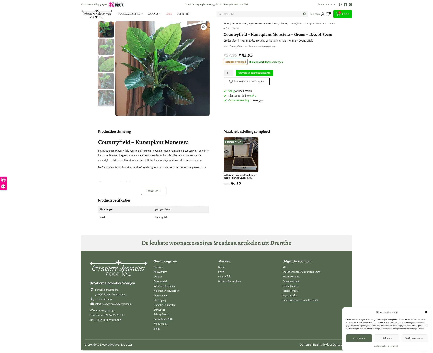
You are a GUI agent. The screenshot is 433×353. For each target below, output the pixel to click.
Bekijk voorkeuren (414, 338)
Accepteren (359, 338)
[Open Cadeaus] (160, 14)
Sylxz (221, 272)
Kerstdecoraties (290, 290)
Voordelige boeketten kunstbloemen (301, 272)
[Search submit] (304, 14)
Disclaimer (159, 309)
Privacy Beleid (392, 346)
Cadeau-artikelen (291, 281)
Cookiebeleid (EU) (163, 319)
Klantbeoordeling (94, 4)
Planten (283, 23)
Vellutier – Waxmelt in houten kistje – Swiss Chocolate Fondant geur (240, 177)
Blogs (157, 328)
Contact (158, 276)
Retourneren (160, 295)
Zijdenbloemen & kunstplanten (263, 23)
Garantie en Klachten (165, 305)
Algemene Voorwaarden (166, 290)
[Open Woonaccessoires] (142, 14)
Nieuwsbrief (160, 272)
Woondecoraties (239, 23)
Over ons (158, 267)
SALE (285, 267)
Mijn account (160, 324)
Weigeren (387, 338)
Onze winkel (160, 281)
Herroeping (160, 300)
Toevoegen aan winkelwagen (254, 73)
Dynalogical (340, 344)
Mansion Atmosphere (229, 281)
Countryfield (224, 276)
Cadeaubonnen (290, 286)
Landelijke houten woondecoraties (300, 300)
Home (226, 23)
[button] (426, 312)
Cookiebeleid (379, 346)
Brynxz (221, 267)
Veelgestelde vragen (164, 286)
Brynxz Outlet (289, 295)
